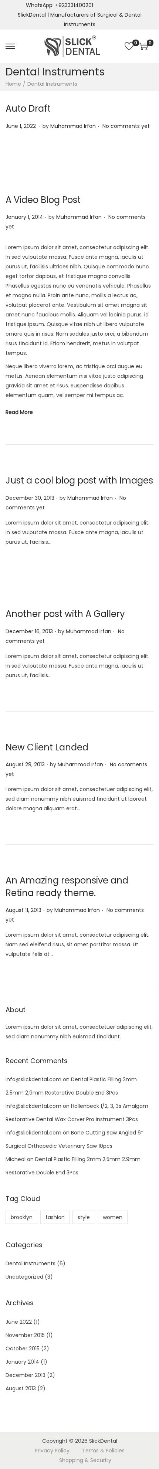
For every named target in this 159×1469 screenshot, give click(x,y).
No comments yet (126, 126)
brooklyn (22, 1217)
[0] (129, 46)
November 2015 (25, 1335)
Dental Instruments (30, 1263)
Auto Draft (28, 108)
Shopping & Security (85, 1460)
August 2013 (21, 1388)
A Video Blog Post (43, 200)
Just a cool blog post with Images (79, 480)
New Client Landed (47, 747)
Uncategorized (24, 1276)
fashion (55, 1217)
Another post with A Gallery (65, 614)
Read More (19, 412)
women (112, 1217)
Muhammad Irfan (73, 126)
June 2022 (19, 1322)
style (84, 1217)
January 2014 (22, 1361)
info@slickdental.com (33, 1079)
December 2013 (25, 1375)
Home (13, 84)
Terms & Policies (103, 1450)
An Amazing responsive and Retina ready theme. (67, 886)
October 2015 (23, 1348)
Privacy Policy (52, 1450)
